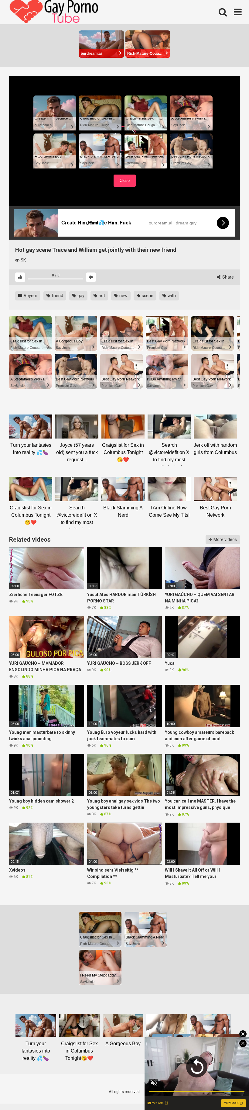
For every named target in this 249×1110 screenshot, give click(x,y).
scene (147, 295)
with (171, 295)
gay (80, 295)
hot (101, 295)
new (123, 295)
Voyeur (30, 295)
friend (57, 295)
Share (227, 277)
